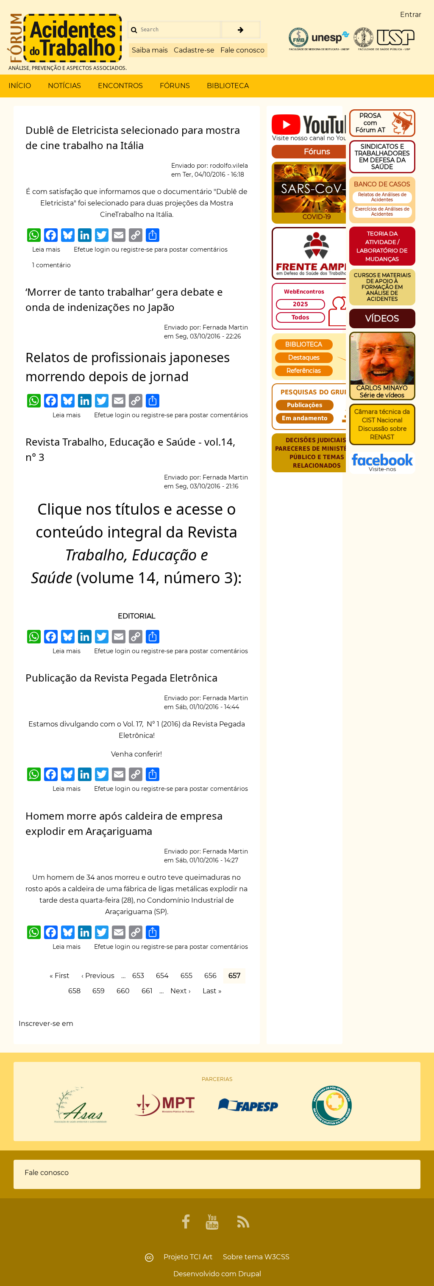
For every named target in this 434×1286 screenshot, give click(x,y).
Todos (300, 317)
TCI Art (201, 1257)
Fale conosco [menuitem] (47, 1173)
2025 (300, 304)
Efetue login (92, 249)
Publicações (305, 405)
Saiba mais (150, 50)
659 (101, 991)
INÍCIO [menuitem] (19, 86)
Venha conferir (135, 754)
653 (140, 976)
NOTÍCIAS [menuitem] (64, 86)
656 (213, 976)
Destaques (304, 357)
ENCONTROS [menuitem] (120, 86)
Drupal (249, 1274)
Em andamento (305, 418)
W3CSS (276, 1257)
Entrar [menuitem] (410, 15)
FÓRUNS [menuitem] (175, 86)
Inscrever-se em (46, 1024)
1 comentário (51, 265)
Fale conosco (242, 50)
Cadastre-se (194, 50)
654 (164, 976)
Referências (304, 370)
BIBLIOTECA (303, 344)
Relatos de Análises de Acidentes (382, 197)
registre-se (137, 249)
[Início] (64, 38)
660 (125, 991)
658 (77, 991)
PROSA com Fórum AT (370, 123)
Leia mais (46, 250)
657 (234, 976)
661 (150, 991)
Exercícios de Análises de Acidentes (382, 211)
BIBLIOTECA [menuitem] (228, 86)
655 (189, 976)
